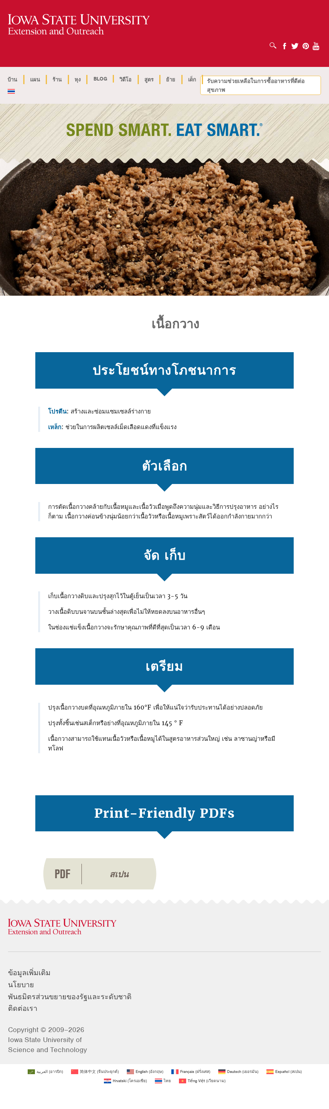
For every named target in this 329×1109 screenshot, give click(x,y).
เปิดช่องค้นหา (275, 43)
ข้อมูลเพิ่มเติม (29, 972)
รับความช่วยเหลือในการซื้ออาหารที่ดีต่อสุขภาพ (256, 85)
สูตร (149, 79)
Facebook (284, 43)
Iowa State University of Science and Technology (47, 1044)
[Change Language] (11, 92)
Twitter (295, 43)
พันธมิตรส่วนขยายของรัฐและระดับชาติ (70, 996)
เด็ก (192, 79)
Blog (100, 78)
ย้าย (170, 79)
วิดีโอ (126, 79)
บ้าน (12, 79)
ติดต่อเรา (22, 1008)
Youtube (316, 43)
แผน (35, 79)
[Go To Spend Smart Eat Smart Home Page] (79, 24)
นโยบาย (21, 984)
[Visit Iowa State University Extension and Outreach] (164, 927)
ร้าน (57, 79)
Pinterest (306, 43)
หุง (78, 79)
